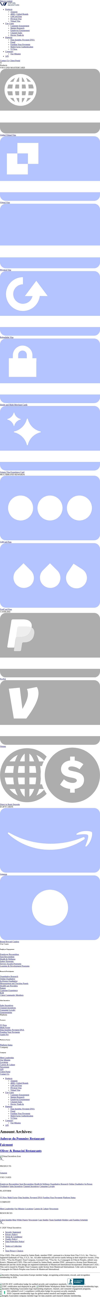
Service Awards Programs (10, 964)
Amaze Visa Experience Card (12, 472)
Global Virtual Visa (8, 135)
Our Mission (15, 54)
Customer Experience (9, 990)
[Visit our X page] (1, 1159)
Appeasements (6, 1012)
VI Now (13, 49)
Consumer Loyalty (7, 1010)
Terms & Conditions (13, 1237)
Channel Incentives (8, 1008)
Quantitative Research (9, 976)
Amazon (13, 12)
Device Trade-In (17, 35)
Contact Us (4, 60)
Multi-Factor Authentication (21, 47)
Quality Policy (11, 1239)
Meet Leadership (7, 1058)
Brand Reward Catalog (9, 942)
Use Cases (9, 23)
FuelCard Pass (6, 609)
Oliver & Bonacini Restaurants (21, 1150)
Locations (4, 1062)
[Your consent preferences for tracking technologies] (4, 1292)
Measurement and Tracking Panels (14, 983)
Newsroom (4, 1067)
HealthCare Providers (9, 986)
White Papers (22, 1220)
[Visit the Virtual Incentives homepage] (9, 5)
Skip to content (6, 1)
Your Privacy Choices (14, 1251)
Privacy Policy (11, 1234)
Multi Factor (5, 1027)
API (7, 56)
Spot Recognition (7, 957)
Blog (14, 1220)
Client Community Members (11, 995)
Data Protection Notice (14, 1241)
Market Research (17, 28)
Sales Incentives (6, 1005)
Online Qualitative (7, 979)
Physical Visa (15, 19)
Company (9, 51)
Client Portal (15, 60)
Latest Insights (6, 1220)
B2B (2, 993)
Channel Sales (16, 33)
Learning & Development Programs (14, 966)
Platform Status (6, 1045)
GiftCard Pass (16, 16)
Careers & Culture (7, 1065)
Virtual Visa (15, 21)
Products (8, 9)
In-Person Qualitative (8, 981)
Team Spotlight (55, 1220)
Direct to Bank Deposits (10, 804)
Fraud (12, 42)
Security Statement (13, 1232)
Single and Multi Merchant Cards (13, 405)
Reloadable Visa (6, 337)
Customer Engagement (19, 26)
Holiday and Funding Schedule (75, 1220)
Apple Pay (4, 1034)
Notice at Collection (13, 1246)
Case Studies (43, 1220)
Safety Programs (7, 961)
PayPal (3, 679)
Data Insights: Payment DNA (22, 40)
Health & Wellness (7, 959)
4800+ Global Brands (19, 14)
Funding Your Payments (20, 44)
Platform (8, 37)
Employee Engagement (20, 30)
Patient (3, 988)
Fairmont (6, 1144)
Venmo (3, 746)
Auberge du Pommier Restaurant (22, 1138)
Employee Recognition (9, 954)
